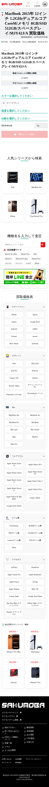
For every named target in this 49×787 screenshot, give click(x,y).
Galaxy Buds (14, 596)
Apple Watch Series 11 (14, 465)
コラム (7, 747)
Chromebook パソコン (35, 394)
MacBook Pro (14, 422)
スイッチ (19, 263)
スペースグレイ (12, 103)
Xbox (14, 547)
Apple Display (14, 589)
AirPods (14, 567)
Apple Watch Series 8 (14, 489)
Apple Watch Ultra (35, 489)
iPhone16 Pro (36, 259)
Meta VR (35, 589)
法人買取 (30, 735)
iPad (35, 254)
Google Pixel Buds (35, 596)
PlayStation (14, 526)
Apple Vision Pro (14, 575)
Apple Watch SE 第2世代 (14, 498)
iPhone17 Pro (25, 254)
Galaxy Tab (14, 378)
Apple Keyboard (35, 575)
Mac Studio (35, 430)
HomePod (35, 567)
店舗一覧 (8, 743)
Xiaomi (14, 336)
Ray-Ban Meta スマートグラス (14, 604)
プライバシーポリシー (33, 759)
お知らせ (30, 742)
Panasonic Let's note (14, 395)
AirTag (35, 582)
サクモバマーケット (10, 713)
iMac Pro (14, 444)
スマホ (28, 263)
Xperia (35, 315)
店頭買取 (30, 731)
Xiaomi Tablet (14, 386)
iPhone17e (8, 259)
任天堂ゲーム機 (35, 526)
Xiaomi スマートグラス (14, 613)
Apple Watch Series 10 (35, 473)
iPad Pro (14, 371)
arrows (35, 336)
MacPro (35, 437)
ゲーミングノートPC (35, 386)
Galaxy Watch (35, 498)
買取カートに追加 (26, 134)
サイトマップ (6, 762)
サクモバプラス (8, 716)
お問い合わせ (6, 759)
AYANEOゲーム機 (35, 533)
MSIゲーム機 (14, 533)
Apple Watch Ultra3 (14, 473)
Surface (35, 378)
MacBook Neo (14, 415)
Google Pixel (35, 322)
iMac (14, 437)
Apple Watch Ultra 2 (35, 481)
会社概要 (18, 759)
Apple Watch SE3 (35, 465)
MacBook (35, 422)
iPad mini (35, 363)
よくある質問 (10, 750)
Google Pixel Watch (14, 506)
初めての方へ (10, 727)
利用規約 (18, 762)
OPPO (35, 329)
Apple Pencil (14, 582)
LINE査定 (30, 738)
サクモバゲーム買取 (10, 720)
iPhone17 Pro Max (11, 254)
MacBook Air (35, 415)
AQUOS (14, 329)
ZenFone (35, 344)
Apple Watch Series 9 (14, 481)
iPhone (37, 263)
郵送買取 (30, 727)
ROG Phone (14, 344)
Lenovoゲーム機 (14, 540)
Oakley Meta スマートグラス (35, 604)
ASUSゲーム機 (35, 540)
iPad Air (35, 371)
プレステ (8, 263)
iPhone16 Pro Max (22, 259)
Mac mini (14, 430)
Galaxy (14, 322)
